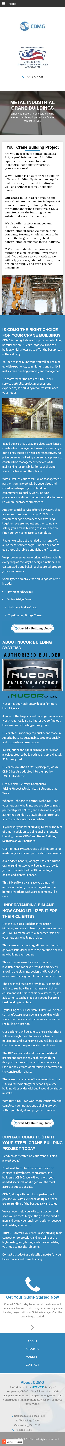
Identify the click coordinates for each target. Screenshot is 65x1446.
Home (12, 3)
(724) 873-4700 (33, 77)
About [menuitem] (32, 1341)
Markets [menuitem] (32, 1356)
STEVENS (38, 1387)
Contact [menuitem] (32, 1364)
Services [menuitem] (32, 1349)
